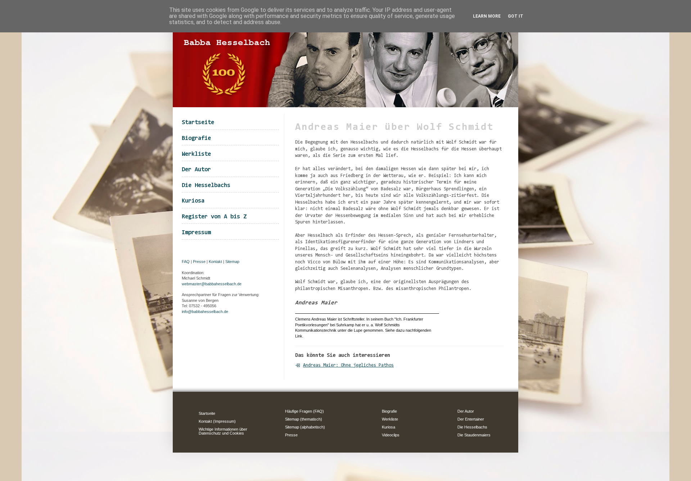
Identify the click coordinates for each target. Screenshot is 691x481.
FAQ (186, 261)
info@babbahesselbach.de (205, 311)
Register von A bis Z (214, 217)
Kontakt (215, 261)
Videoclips (390, 435)
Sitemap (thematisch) (303, 419)
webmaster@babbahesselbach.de (211, 284)
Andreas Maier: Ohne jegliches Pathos (348, 365)
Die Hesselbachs (206, 185)
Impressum (196, 233)
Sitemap (232, 261)
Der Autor (196, 170)
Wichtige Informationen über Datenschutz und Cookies (223, 431)
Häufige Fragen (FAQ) (304, 411)
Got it (515, 16)
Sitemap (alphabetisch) (305, 427)
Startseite (198, 122)
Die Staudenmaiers (474, 435)
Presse (199, 261)
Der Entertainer (470, 419)
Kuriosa (193, 201)
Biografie (196, 138)
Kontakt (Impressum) (217, 421)
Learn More (487, 16)
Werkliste (196, 154)
